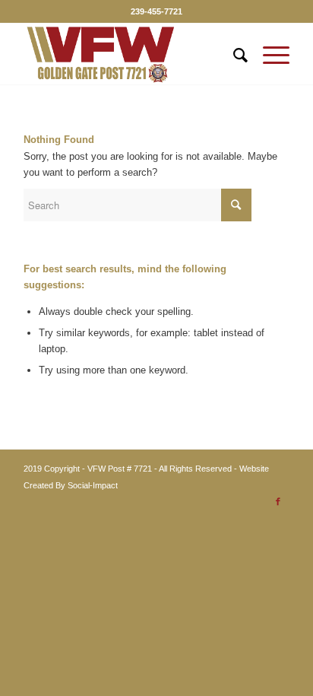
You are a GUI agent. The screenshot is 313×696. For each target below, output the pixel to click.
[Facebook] (278, 501)
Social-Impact (93, 485)
